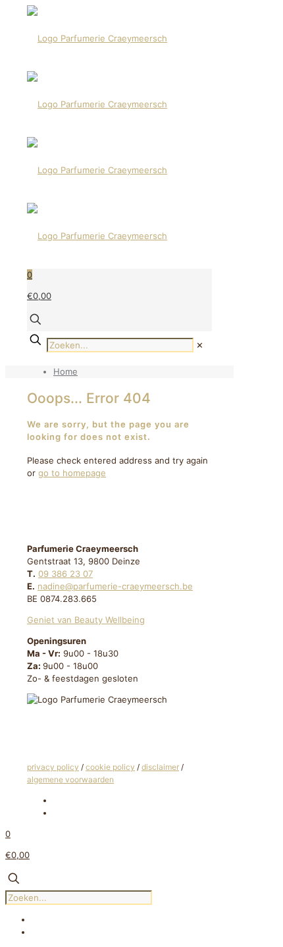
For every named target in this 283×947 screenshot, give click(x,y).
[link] (199, 345)
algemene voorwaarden (70, 779)
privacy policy (53, 767)
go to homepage (72, 473)
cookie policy (110, 767)
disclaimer (160, 767)
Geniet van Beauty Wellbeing (86, 619)
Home (65, 371)
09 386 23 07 (65, 573)
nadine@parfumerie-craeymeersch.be (115, 586)
